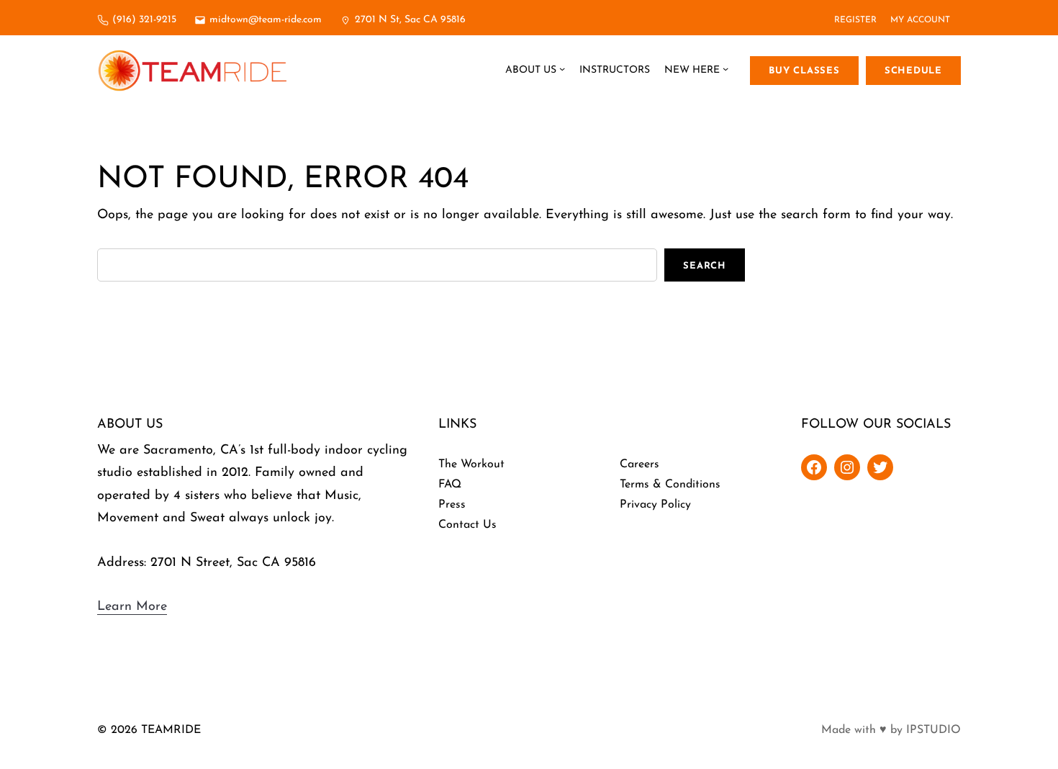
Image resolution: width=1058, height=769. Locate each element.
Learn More (132, 607)
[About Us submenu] (562, 70)
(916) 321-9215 (144, 19)
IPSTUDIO (933, 730)
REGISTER (855, 20)
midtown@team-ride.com (265, 19)
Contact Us (467, 525)
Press (452, 505)
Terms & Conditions (670, 484)
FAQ (449, 484)
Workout (483, 464)
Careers (639, 464)
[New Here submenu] (725, 70)
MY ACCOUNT (920, 20)
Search (704, 266)
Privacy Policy (655, 505)
